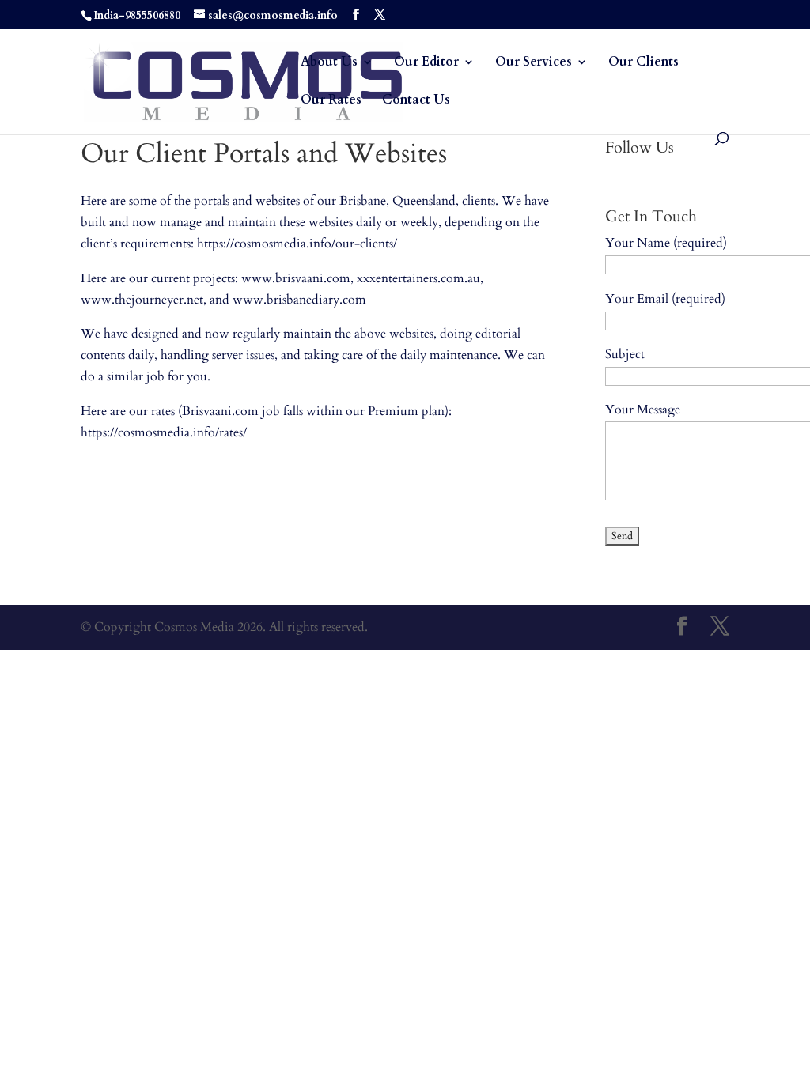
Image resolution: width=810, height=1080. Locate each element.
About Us (329, 63)
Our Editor (426, 63)
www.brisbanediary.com (299, 299)
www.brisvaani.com (295, 278)
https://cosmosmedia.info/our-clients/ (297, 243)
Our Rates (331, 101)
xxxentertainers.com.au (418, 278)
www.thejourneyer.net (142, 299)
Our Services (533, 63)
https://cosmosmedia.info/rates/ (164, 432)
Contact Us (416, 101)
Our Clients (643, 63)
